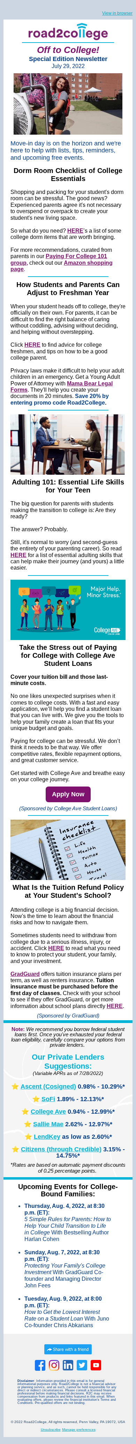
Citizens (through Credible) (61, 1149)
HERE (56, 948)
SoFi (48, 1099)
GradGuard (25, 974)
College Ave (48, 1111)
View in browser (117, 13)
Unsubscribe (51, 1429)
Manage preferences (79, 1429)
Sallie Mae (48, 1124)
